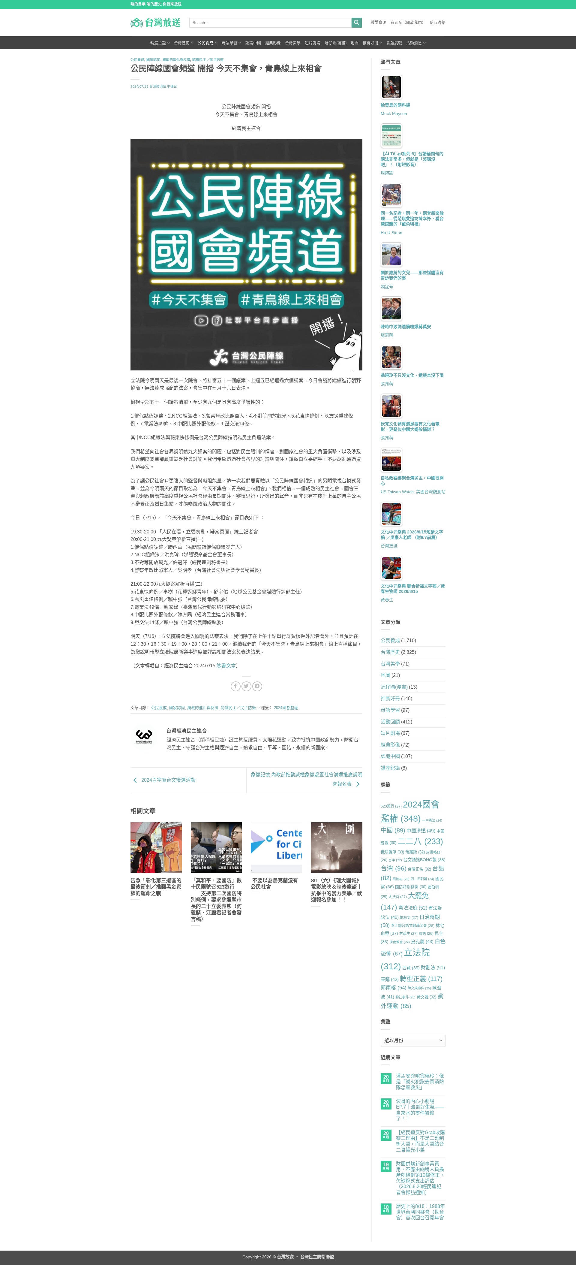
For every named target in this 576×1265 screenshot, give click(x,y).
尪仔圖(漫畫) (335, 43)
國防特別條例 (410, 887)
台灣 (393, 868)
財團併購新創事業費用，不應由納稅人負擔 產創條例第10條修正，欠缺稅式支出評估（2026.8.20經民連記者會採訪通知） (420, 1178)
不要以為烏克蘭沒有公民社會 (274, 884)
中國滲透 (420, 830)
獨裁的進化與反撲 (176, 60)
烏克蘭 (422, 941)
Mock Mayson (394, 113)
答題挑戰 (394, 43)
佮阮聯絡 (438, 22)
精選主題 (158, 43)
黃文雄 (426, 997)
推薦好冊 (370, 43)
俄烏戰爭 (392, 852)
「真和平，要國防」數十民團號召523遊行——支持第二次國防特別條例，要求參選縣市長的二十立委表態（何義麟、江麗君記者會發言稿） (216, 900)
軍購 (390, 979)
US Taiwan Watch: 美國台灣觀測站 (413, 491)
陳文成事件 (419, 988)
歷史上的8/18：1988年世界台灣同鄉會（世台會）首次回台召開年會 (420, 1212)
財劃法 (433, 967)
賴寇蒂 (387, 286)
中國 (393, 830)
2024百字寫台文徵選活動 (167, 780)
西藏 (411, 967)
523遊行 (391, 806)
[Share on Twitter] (246, 686)
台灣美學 (293, 43)
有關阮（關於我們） (408, 22)
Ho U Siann (391, 232)
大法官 (397, 897)
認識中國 (253, 43)
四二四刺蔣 (422, 879)
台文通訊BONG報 (424, 859)
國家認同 (153, 60)
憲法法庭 (412, 907)
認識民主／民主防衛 (208, 60)
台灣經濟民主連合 (163, 86)
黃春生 (387, 599)
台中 (395, 860)
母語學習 (229, 43)
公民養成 (205, 43)
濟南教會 (400, 942)
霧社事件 (405, 997)
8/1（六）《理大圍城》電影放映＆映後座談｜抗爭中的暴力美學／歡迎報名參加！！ (336, 890)
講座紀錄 (390, 768)
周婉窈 (387, 173)
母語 (426, 933)
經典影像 (273, 43)
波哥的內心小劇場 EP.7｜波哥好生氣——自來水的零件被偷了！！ (420, 1110)
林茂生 (408, 933)
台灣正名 (419, 869)
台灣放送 (389, 545)
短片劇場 (312, 43)
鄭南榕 (393, 988)
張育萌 (387, 335)
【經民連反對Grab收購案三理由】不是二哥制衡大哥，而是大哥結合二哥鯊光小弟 (420, 1141)
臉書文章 (226, 665)
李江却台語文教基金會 (412, 926)
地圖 (354, 43)
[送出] (357, 23)
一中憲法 (432, 820)
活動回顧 (390, 721)
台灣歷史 (182, 43)
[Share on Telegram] (257, 686)
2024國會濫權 (286, 707)
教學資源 (378, 22)
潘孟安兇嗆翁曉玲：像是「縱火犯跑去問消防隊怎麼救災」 (420, 1081)
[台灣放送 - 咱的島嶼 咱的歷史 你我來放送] (155, 22)
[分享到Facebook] (236, 686)
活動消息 (414, 43)
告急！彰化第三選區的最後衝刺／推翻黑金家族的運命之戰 (156, 887)
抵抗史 (409, 918)
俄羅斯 (415, 852)
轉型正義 (421, 979)
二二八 (420, 841)
